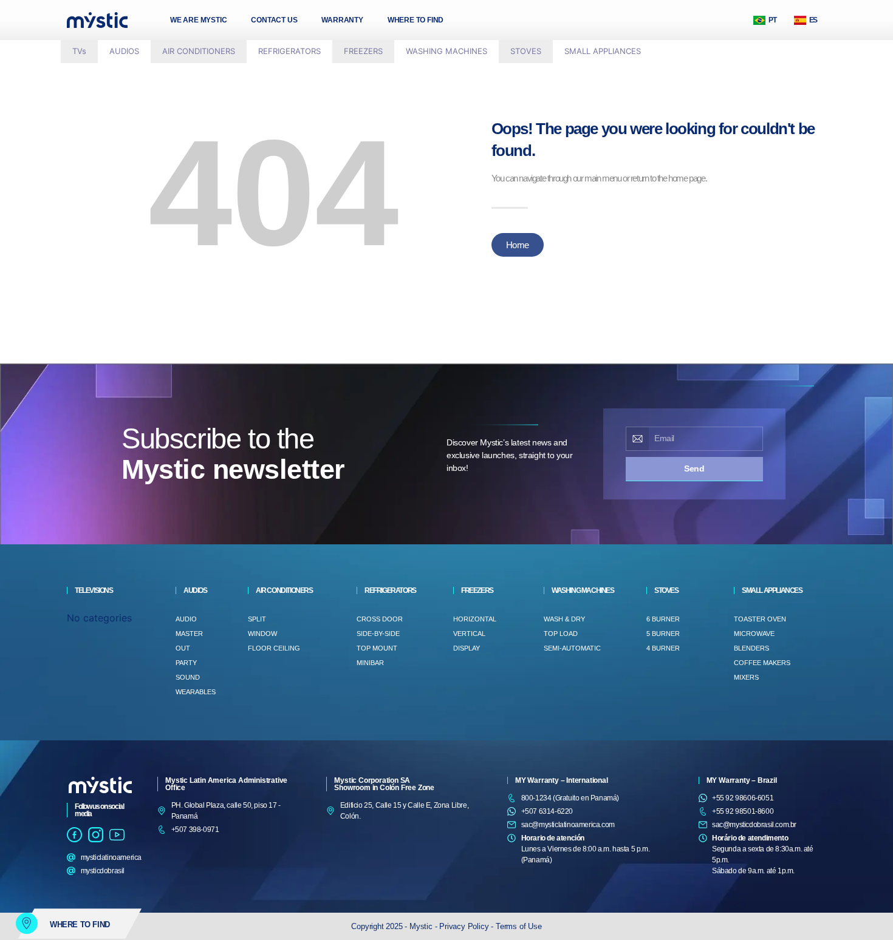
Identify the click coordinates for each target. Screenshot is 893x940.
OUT (183, 648)
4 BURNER (663, 648)
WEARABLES (196, 691)
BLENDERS (751, 648)
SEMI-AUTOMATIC (572, 648)
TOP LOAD (561, 633)
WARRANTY (342, 20)
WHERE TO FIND (415, 20)
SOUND (188, 677)
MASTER (189, 633)
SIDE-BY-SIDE (378, 633)
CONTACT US (274, 20)
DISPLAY (466, 648)
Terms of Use (519, 926)
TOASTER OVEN (760, 619)
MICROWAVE (754, 633)
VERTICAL (469, 633)
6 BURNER (663, 619)
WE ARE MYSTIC (198, 20)
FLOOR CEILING (274, 648)
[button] (124, 51)
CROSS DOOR (380, 619)
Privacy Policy (465, 926)
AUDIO (186, 619)
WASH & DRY (564, 619)
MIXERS (746, 677)
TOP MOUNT (377, 648)
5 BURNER (663, 633)
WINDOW (262, 633)
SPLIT (257, 619)
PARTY (186, 662)
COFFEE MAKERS (762, 662)
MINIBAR (370, 662)
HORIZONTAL (474, 619)
